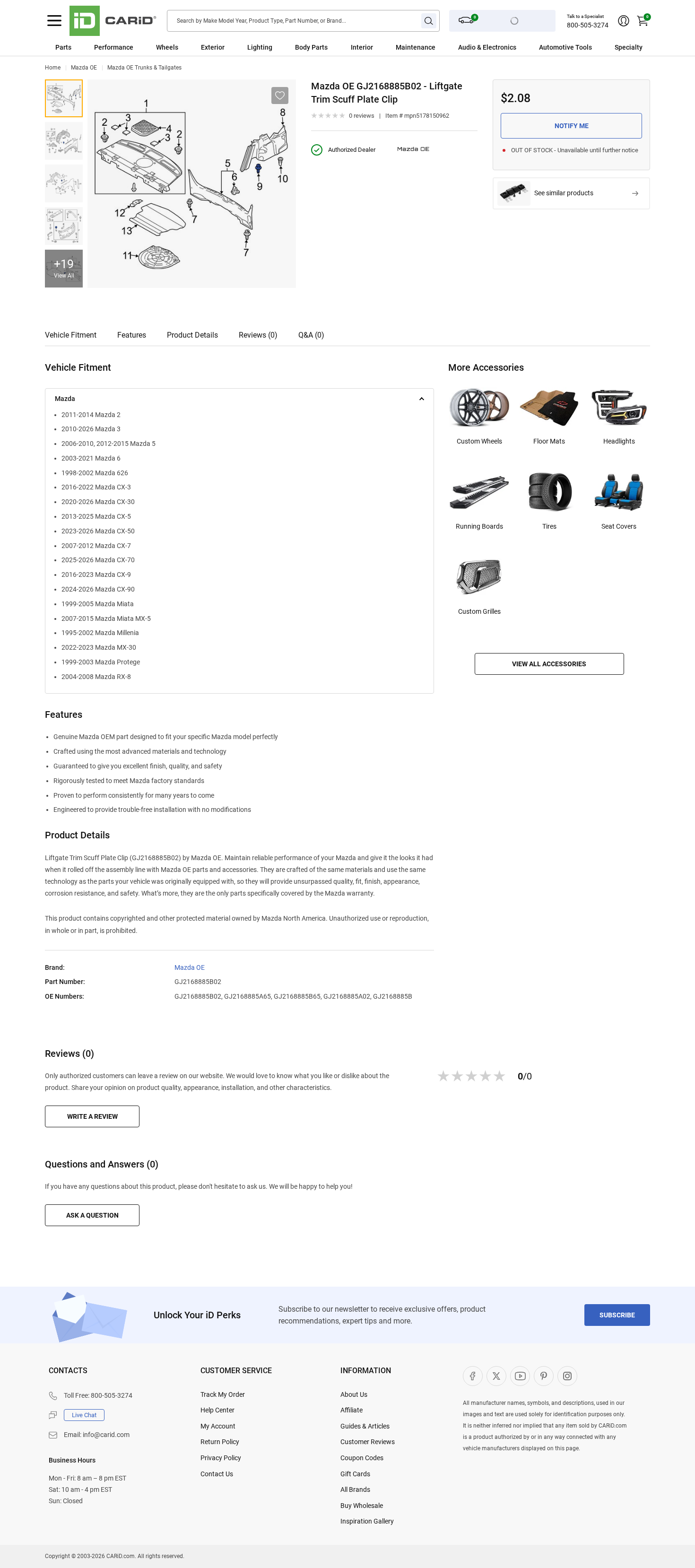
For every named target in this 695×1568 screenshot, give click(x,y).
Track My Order (222, 1394)
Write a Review (92, 1116)
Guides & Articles (365, 1426)
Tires (549, 526)
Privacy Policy (220, 1458)
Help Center (217, 1410)
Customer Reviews (367, 1442)
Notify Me (572, 126)
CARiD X (496, 1376)
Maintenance (415, 47)
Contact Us (216, 1474)
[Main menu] (54, 20)
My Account (217, 1426)
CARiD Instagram (567, 1376)
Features (131, 335)
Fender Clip (64, 183)
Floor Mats (549, 441)
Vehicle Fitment (70, 335)
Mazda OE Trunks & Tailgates (144, 67)
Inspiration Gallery (367, 1521)
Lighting (259, 47)
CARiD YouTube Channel (520, 1376)
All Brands (355, 1489)
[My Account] (623, 20)
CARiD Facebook (473, 1376)
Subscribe (617, 1315)
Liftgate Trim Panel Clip (64, 226)
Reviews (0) (258, 335)
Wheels (167, 47)
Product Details (192, 335)
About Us (353, 1394)
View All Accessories (549, 664)
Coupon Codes (361, 1458)
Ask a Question (92, 1215)
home (53, 67)
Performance (113, 47)
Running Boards (479, 526)
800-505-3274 (587, 25)
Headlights (619, 441)
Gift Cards (355, 1474)
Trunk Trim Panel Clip (64, 98)
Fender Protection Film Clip (64, 141)
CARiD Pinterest (544, 1376)
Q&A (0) (311, 335)
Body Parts (311, 47)
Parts (63, 47)
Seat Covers (618, 526)
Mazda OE (84, 67)
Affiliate (351, 1410)
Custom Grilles (479, 611)
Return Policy (219, 1442)
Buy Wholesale (361, 1505)
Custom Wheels (479, 441)
